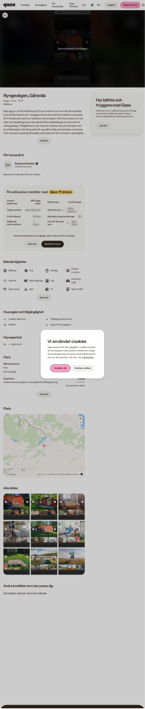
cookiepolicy (88, 357)
